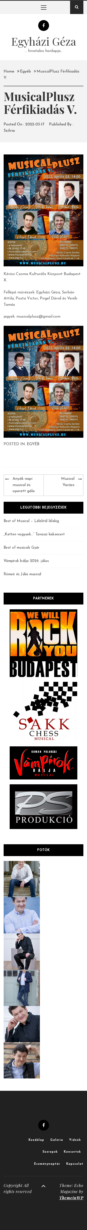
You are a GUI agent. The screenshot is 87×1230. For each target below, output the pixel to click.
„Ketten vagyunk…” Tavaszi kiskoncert (34, 534)
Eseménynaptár (47, 1164)
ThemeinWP (71, 1197)
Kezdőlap (36, 1140)
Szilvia (9, 131)
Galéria (56, 1140)
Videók (75, 1140)
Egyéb (33, 444)
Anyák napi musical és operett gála (24, 485)
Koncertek (72, 1151)
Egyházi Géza (43, 41)
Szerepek (50, 1151)
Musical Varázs (67, 482)
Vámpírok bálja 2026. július (26, 561)
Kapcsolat (74, 1164)
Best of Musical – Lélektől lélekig (31, 521)
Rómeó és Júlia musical (22, 574)
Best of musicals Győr (21, 548)
